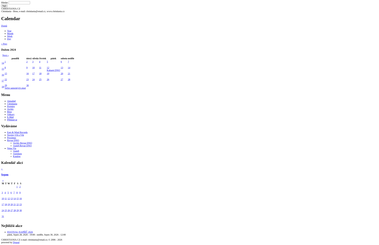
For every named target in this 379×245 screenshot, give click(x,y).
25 (40, 79)
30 (27, 85)
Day (9, 39)
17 (33, 73)
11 (40, 67)
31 (3, 216)
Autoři (16, 151)
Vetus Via (11, 148)
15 (3, 69)
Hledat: (5, 2)
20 (62, 73)
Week (9, 36)
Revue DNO (13, 140)
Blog (9, 112)
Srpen (4, 174)
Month (10, 33)
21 (69, 73)
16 (3, 75)
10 (33, 67)
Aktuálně (11, 101)
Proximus (11, 137)
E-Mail (10, 117)
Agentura (17, 153)
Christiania (12, 104)
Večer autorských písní (15, 88)
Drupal (16, 242)
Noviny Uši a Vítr (15, 135)
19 (48, 73)
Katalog (16, 156)
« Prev (4, 44)
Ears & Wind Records (17, 132)
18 (40, 73)
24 (33, 79)
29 (6, 85)
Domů (4, 26)
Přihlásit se (12, 120)
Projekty (11, 106)
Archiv (10, 109)
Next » (5, 55)
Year (9, 31)
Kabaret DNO (53, 70)
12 (48, 67)
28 (69, 79)
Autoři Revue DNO (22, 145)
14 (3, 63)
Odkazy (11, 114)
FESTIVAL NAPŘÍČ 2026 (20, 232)
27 (62, 79)
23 (27, 79)
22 (6, 79)
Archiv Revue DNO (22, 143)
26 (48, 79)
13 (62, 67)
